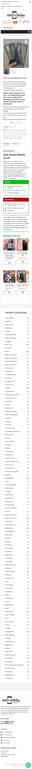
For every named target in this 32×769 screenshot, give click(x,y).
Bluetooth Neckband (11, 361)
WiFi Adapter (9, 658)
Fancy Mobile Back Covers (12, 431)
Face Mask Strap (10, 428)
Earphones (8, 418)
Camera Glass (9, 368)
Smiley (7, 595)
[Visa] (7, 723)
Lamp (6, 481)
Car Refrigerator (9, 381)
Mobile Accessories (11, 515)
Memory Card (9, 501)
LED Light (8, 491)
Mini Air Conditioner (11, 508)
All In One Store (6, 743)
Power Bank (8, 558)
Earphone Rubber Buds (11, 415)
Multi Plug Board (10, 531)
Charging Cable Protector (12, 395)
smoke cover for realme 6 (17, 132)
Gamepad (8, 445)
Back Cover (12, 127)
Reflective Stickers (10, 565)
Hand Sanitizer (9, 451)
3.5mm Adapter (9, 318)
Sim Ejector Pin (9, 578)
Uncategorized (9, 631)
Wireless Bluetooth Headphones (14, 665)
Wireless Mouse (10, 675)
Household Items (10, 468)
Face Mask (8, 425)
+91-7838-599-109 (5, 4)
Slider (7, 581)
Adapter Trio (8, 321)
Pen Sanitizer (9, 545)
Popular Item (9, 555)
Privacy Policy (4, 756)
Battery (7, 351)
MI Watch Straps (10, 505)
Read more (9, 262)
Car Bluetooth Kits (10, 374)
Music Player (9, 535)
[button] (26, 41)
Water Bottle (8, 651)
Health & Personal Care (12, 461)
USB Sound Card (10, 641)
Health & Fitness (10, 458)
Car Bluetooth (9, 371)
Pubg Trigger (8, 561)
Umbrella (7, 628)
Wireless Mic (9, 671)
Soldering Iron (9, 598)
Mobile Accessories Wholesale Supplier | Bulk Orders (11, 7)
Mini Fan (7, 511)
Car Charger (8, 378)
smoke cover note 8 (12, 136)
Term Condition (5, 751)
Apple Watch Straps (10, 338)
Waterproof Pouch (10, 655)
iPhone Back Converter (11, 471)
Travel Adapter (9, 621)
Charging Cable (9, 391)
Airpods (7, 331)
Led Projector (9, 495)
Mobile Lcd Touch (10, 518)
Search (15, 22)
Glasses (7, 448)
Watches (7, 648)
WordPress (16, 766)
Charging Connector (11, 398)
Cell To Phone (5, 740)
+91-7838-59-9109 (7, 732)
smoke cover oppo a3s (15, 138)
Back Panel (8, 348)
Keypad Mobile (9, 478)
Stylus (7, 608)
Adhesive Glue (9, 324)
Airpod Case (8, 328)
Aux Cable (8, 341)
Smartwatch (8, 591)
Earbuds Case (9, 408)
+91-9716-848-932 (7, 735)
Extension (8, 421)
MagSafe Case (9, 498)
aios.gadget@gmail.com (8, 737)
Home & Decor (9, 465)
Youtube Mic (8, 678)
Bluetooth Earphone (11, 354)
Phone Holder (9, 548)
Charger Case (9, 385)
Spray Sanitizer (9, 605)
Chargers (7, 388)
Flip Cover (8, 438)
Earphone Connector (11, 411)
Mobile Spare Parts (10, 525)
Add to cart (22, 261)
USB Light (8, 638)
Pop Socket (8, 551)
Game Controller (10, 441)
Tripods (7, 625)
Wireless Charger (10, 668)
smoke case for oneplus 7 (14, 130)
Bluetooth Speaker (10, 365)
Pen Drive (8, 541)
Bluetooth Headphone (11, 358)
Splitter (7, 601)
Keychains (8, 475)
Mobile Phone (9, 521)
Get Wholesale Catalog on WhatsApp (9, 1)
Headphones (8, 455)
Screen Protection (10, 571)
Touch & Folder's (10, 615)
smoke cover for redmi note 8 (11, 134)
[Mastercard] (3, 723)
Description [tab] (6, 144)
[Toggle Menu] (29, 32)
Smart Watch (9, 588)
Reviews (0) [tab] (16, 144)
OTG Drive (8, 538)
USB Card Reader (10, 635)
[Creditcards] (12, 723)
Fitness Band (9, 435)
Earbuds (7, 405)
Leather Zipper (9, 488)
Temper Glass (9, 611)
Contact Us (4, 753)
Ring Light (8, 568)
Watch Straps (9, 645)
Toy (6, 618)
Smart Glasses (9, 585)
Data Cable (8, 401)
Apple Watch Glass (10, 334)
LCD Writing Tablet (10, 485)
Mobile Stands (9, 528)
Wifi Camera (8, 661)
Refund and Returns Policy (8, 754)
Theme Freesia (20, 764)
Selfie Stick (8, 575)
